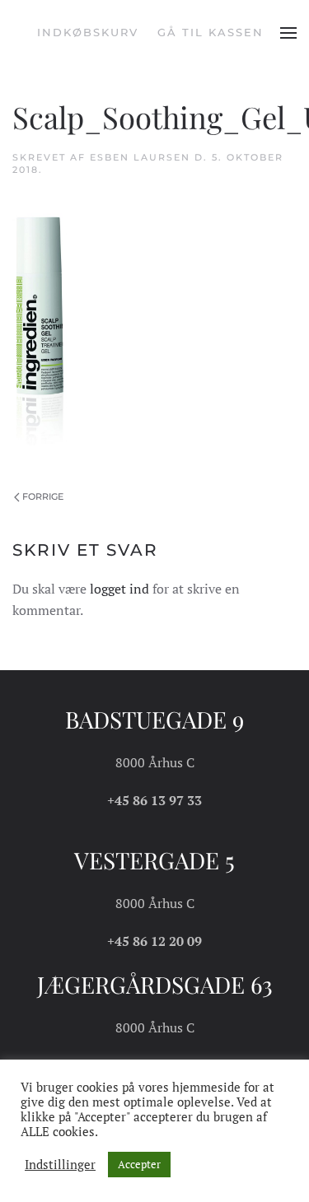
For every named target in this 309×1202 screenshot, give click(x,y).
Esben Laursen (140, 157)
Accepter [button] (139, 1164)
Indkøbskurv (87, 32)
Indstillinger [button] (60, 1165)
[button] (288, 33)
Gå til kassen (210, 32)
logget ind (119, 589)
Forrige (42, 496)
